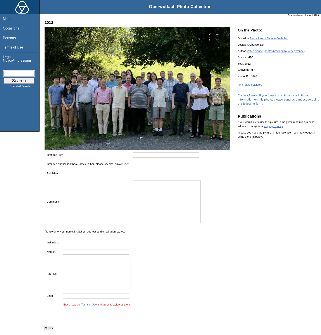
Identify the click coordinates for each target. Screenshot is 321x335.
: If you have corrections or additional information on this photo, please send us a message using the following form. (278, 99)
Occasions (11, 28)
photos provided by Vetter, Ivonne (284, 51)
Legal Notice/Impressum (17, 58)
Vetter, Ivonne (255, 51)
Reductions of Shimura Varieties (269, 38)
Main (6, 19)
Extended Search (19, 86)
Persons (9, 38)
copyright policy (273, 126)
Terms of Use (13, 47)
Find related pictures (250, 84)
